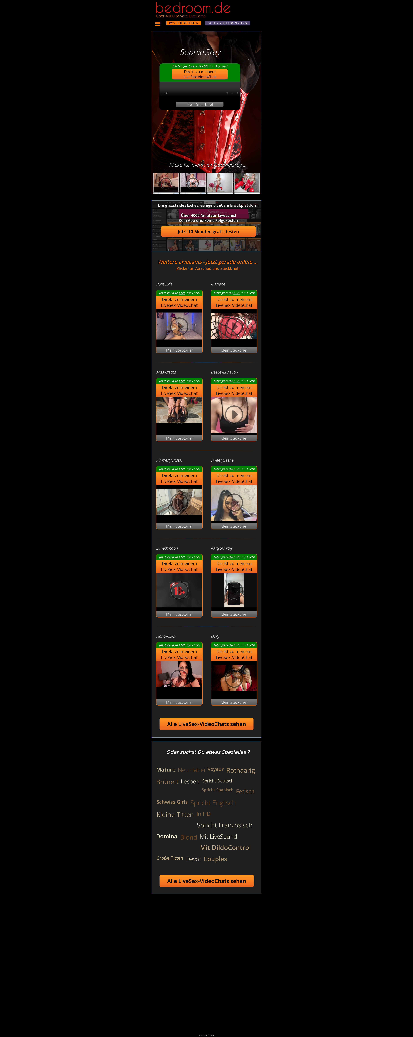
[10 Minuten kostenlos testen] (162, 21)
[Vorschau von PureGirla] (179, 341)
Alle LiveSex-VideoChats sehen (206, 724)
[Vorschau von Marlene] (234, 341)
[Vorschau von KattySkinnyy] (234, 606)
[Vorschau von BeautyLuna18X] (234, 415)
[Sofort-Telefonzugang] (164, 21)
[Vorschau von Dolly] (234, 694)
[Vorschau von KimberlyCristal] (179, 518)
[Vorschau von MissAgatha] (179, 415)
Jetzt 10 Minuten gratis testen (208, 231)
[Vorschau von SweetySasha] (234, 503)
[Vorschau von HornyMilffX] (179, 679)
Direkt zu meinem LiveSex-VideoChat (200, 74)
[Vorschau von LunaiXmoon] (179, 606)
